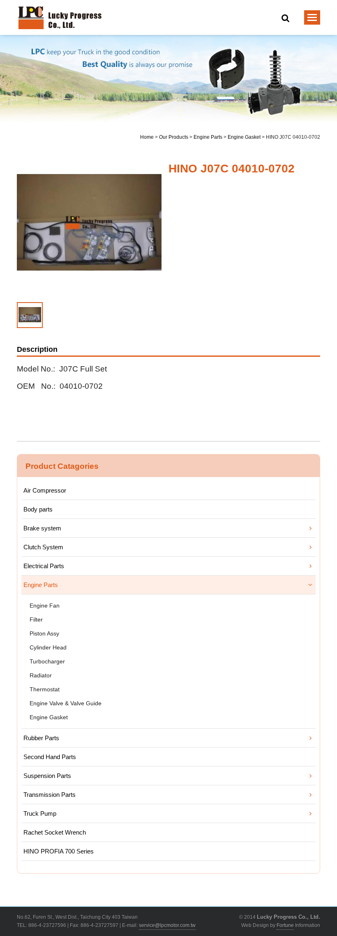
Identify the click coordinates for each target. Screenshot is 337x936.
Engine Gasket (244, 137)
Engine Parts (208, 137)
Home (147, 137)
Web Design (255, 925)
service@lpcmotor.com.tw (167, 925)
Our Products (173, 137)
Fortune (285, 925)
